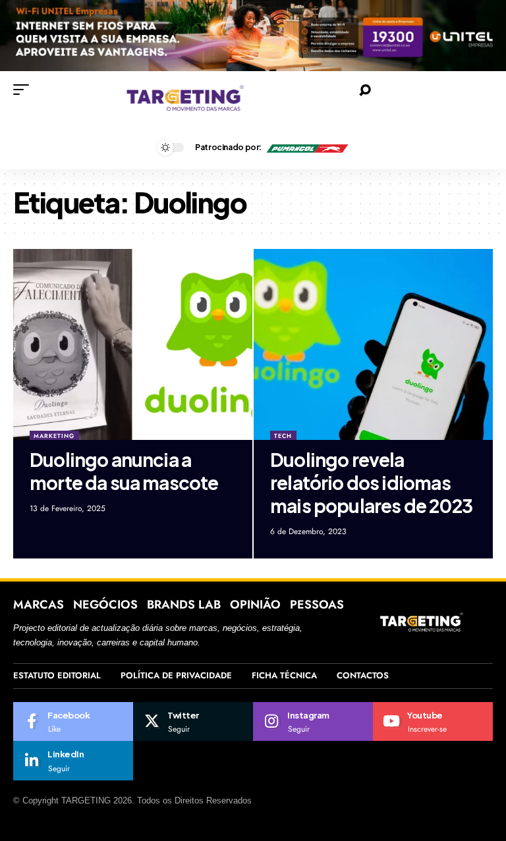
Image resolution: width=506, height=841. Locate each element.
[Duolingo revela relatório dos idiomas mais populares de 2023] (373, 344)
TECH (283, 435)
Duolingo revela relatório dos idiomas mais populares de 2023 (371, 482)
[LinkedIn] (73, 760)
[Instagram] (313, 722)
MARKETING (54, 435)
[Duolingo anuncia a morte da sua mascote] (132, 344)
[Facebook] (73, 722)
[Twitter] (193, 722)
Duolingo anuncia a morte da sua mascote (124, 471)
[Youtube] (433, 722)
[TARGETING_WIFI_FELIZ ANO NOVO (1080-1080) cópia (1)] (253, 34)
